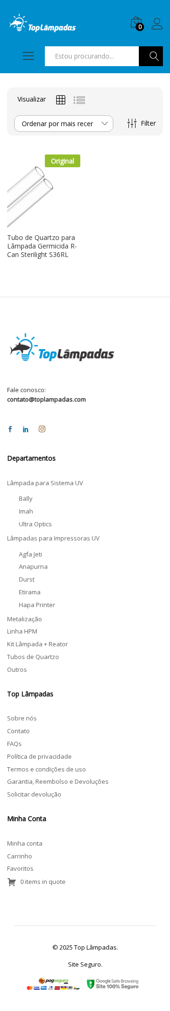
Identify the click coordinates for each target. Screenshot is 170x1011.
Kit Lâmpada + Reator (37, 644)
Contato (18, 731)
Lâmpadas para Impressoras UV (53, 538)
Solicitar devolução (34, 794)
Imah (26, 511)
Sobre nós (22, 718)
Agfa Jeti (30, 554)
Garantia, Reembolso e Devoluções (58, 781)
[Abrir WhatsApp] (146, 987)
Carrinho (19, 856)
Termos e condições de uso (46, 769)
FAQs (14, 743)
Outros (17, 669)
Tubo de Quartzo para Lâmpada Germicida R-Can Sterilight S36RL (42, 246)
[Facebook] (10, 430)
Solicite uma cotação (35, 224)
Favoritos (20, 868)
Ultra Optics (35, 524)
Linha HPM (22, 631)
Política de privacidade (39, 756)
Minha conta (24, 843)
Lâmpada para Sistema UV (45, 483)
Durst (26, 579)
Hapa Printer (37, 604)
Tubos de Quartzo (33, 656)
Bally (26, 498)
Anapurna (33, 566)
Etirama (30, 592)
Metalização (24, 619)
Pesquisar (151, 56)
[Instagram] (42, 429)
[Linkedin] (26, 430)
